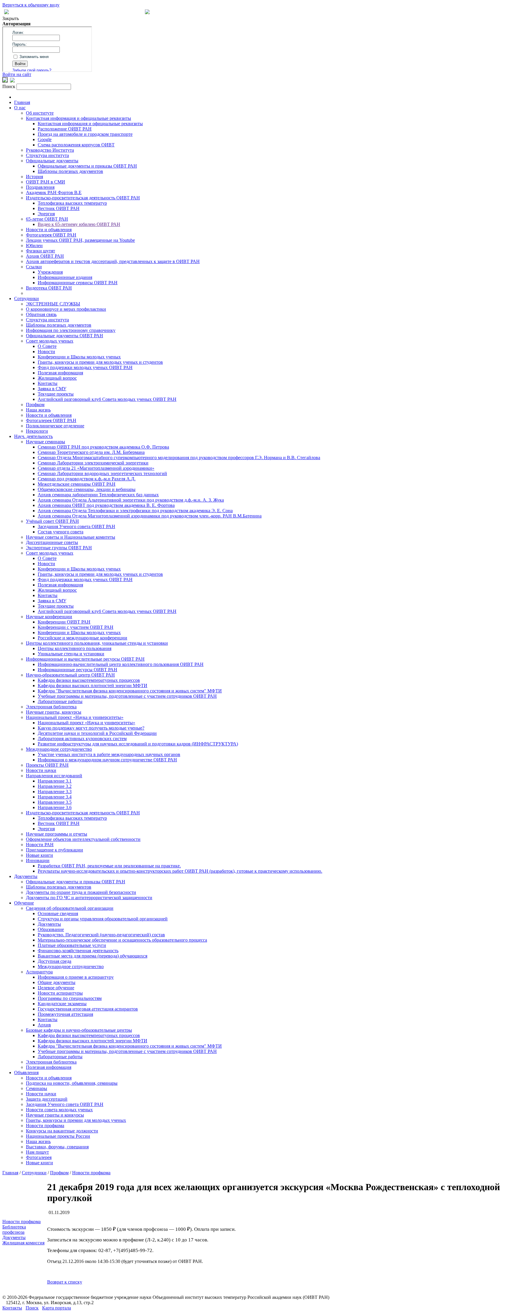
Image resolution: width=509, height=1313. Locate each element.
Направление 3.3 (55, 791)
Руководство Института (50, 150)
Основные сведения (58, 913)
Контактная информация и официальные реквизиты (78, 118)
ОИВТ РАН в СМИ (45, 181)
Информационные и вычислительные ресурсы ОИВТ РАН (85, 659)
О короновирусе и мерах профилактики (66, 309)
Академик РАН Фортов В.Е (54, 192)
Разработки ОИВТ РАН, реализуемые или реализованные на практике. (109, 865)
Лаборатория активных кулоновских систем (82, 738)
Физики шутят (40, 250)
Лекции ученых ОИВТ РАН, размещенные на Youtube (80, 240)
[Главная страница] (147, 12)
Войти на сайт (16, 74)
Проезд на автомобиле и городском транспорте (85, 134)
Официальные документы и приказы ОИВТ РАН (87, 165)
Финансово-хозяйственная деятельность (78, 950)
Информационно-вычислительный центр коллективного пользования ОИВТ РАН (121, 664)
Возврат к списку (64, 1281)
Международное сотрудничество (59, 749)
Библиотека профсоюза (14, 1229)
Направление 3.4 (55, 796)
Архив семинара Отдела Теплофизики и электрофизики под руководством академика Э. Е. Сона (135, 510)
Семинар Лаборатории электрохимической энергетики (93, 462)
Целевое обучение (56, 987)
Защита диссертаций (46, 1099)
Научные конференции (49, 616)
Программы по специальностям (70, 998)
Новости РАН (40, 844)
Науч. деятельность (33, 436)
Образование (51, 929)
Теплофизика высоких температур (72, 203)
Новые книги (39, 855)
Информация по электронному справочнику (70, 330)
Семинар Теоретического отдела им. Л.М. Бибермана (91, 452)
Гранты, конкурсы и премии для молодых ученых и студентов (100, 362)
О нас (20, 107)
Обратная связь (41, 314)
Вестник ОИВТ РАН (59, 208)
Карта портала (56, 1307)
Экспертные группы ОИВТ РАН (59, 547)
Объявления (26, 1072)
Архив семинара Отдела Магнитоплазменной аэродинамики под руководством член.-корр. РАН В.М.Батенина (150, 515)
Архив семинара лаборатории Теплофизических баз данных (98, 494)
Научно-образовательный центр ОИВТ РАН (70, 674)
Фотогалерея (39, 1157)
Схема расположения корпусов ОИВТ (76, 144)
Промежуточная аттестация (65, 1014)
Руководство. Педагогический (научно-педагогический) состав (101, 934)
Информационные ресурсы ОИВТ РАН (77, 669)
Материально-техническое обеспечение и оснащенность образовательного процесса (122, 939)
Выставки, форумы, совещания (57, 1146)
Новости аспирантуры (60, 993)
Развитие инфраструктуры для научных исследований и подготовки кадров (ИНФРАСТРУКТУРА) (138, 743)
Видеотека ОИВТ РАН (49, 287)
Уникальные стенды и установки (71, 653)
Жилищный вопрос (57, 378)
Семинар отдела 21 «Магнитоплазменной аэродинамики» (96, 468)
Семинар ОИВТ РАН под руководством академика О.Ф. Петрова (103, 446)
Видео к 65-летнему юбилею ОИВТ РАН (79, 224)
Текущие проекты (56, 393)
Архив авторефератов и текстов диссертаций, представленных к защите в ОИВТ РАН (113, 261)
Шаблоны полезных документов (70, 171)
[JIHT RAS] (12, 80)
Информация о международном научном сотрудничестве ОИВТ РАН (107, 759)
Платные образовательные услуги (72, 945)
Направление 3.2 (55, 786)
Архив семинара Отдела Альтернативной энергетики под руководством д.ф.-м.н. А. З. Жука (131, 499)
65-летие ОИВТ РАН (47, 218)
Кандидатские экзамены (62, 1003)
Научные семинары (45, 441)
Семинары (36, 1088)
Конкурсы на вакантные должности (62, 1130)
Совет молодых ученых (49, 340)
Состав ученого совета (60, 531)
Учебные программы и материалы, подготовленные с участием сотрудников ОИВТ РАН (127, 696)
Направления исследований (54, 775)
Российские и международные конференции (82, 637)
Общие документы (56, 982)
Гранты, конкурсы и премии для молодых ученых (76, 1120)
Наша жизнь (38, 409)
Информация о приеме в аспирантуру (76, 977)
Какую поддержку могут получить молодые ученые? (91, 727)
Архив (44, 1024)
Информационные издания (65, 277)
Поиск (32, 1307)
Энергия (46, 213)
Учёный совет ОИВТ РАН (52, 521)
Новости (46, 351)
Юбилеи (34, 245)
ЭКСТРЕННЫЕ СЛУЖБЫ (53, 303)
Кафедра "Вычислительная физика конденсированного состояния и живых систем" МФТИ (130, 690)
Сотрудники (26, 298)
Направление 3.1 (55, 780)
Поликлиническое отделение (55, 425)
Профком (35, 404)
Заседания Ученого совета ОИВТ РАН (76, 526)
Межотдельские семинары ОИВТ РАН (76, 484)
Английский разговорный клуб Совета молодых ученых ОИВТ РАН (107, 399)
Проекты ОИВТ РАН (47, 765)
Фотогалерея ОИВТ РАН (51, 234)
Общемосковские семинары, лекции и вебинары (86, 489)
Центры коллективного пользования (74, 648)
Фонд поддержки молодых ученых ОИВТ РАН (85, 367)
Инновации (37, 860)
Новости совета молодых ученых (59, 1109)
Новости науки (41, 770)
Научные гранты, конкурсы (53, 712)
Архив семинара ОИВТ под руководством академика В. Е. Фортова (106, 505)
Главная (22, 102)
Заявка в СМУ (52, 388)
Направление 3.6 (55, 807)
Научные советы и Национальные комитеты (70, 537)
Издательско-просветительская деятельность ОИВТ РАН (83, 197)
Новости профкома (45, 1125)
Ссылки (34, 266)
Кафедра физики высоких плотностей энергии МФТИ (92, 685)
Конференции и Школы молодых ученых (79, 356)
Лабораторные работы (60, 701)
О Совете (47, 346)
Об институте (40, 112)
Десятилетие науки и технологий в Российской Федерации (97, 733)
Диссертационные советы (52, 542)
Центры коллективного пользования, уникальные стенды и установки (97, 643)
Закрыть (10, 18)
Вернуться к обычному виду (31, 4)
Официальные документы (52, 160)
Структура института (47, 155)
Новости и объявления (49, 229)
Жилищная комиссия (23, 1242)
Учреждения (50, 271)
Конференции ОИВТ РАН (64, 621)
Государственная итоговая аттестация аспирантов (88, 1008)
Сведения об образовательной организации (69, 908)
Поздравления (40, 187)
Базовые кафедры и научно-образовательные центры (79, 1030)
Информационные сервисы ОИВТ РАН (78, 282)
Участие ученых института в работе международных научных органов (109, 754)
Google (45, 139)
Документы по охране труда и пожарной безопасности (81, 892)
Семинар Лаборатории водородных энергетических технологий (102, 473)
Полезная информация (60, 372)
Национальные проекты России (58, 1136)
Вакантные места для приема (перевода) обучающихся (92, 955)
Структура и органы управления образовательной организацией (103, 918)
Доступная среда (54, 961)
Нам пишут (37, 1152)
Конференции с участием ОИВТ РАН (75, 627)
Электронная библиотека (51, 706)
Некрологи (37, 431)
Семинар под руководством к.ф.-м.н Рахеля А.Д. (86, 478)
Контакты (47, 383)
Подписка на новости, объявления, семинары (72, 1083)
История (34, 176)
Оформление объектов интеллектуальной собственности (83, 839)
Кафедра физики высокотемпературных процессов (89, 680)
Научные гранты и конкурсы (55, 1114)
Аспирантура (39, 971)
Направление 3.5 (55, 802)
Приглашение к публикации (54, 849)
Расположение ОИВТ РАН (65, 128)
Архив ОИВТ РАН (45, 256)
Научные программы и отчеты (56, 833)
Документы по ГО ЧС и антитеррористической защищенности (89, 897)
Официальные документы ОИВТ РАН (64, 335)
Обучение (24, 902)
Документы (25, 876)
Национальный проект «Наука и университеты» (74, 717)
